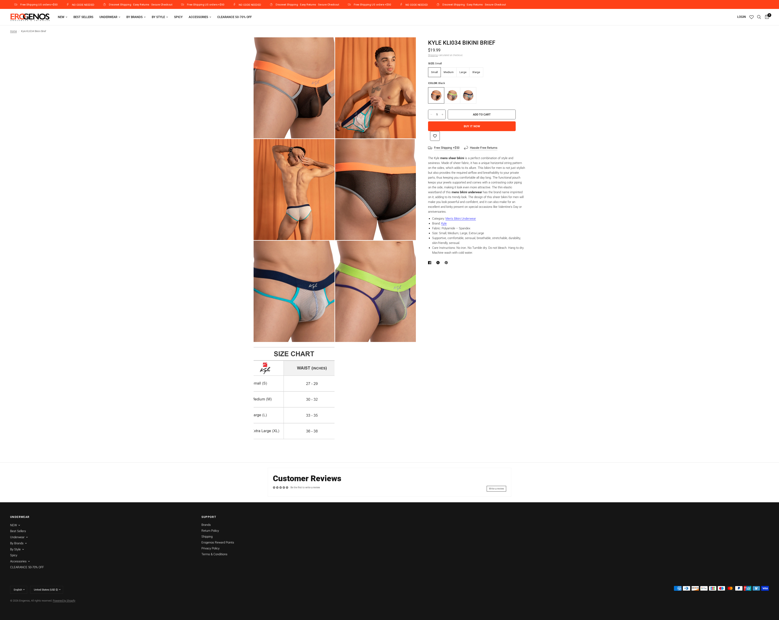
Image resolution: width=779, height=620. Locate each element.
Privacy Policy (210, 548)
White (468, 95)
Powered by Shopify (64, 600)
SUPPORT (208, 516)
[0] (766, 17)
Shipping (433, 55)
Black (436, 95)
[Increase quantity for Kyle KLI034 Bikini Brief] (442, 114)
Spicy (178, 17)
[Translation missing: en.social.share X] (438, 262)
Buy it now (472, 126)
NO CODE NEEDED (57, 4)
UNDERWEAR (20, 516)
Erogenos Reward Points (217, 542)
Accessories (198, 17)
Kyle (444, 223)
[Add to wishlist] (435, 136)
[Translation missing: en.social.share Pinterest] (447, 262)
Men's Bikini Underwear (460, 218)
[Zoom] (326, 46)
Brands (206, 525)
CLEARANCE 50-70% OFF (234, 17)
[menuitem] (62, 17)
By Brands (134, 17)
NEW (61, 17)
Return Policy (210, 531)
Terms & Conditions (214, 554)
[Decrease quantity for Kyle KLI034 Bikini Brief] (431, 114)
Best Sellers (83, 17)
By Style (158, 17)
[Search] (759, 17)
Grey (452, 95)
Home (13, 31)
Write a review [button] (496, 488)
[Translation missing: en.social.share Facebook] (430, 262)
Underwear (108, 17)
